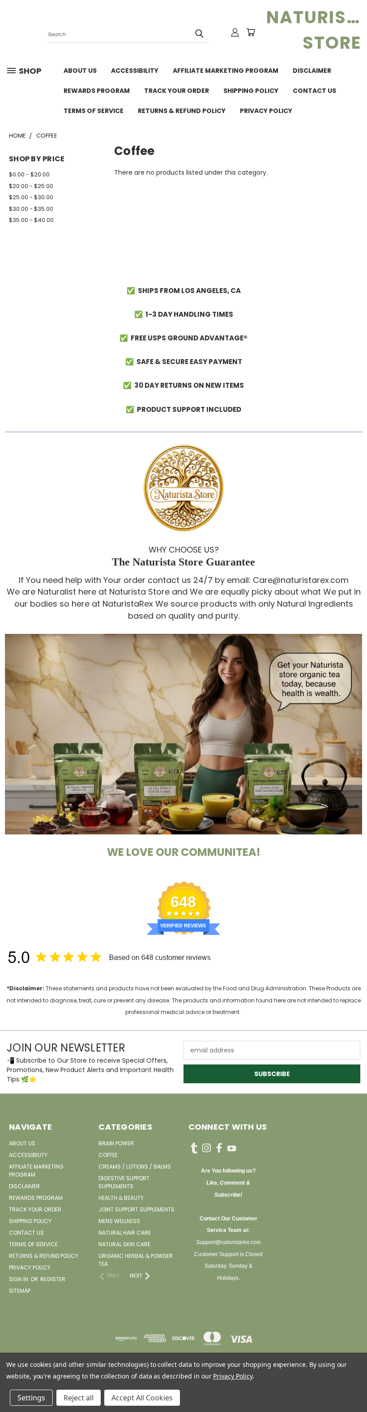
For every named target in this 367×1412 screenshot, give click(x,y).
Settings (31, 1398)
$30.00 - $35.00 (31, 209)
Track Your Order (176, 90)
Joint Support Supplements (136, 1209)
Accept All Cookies (142, 1398)
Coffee (108, 1155)
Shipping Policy (250, 90)
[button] (184, 734)
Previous (353, 1384)
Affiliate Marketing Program (225, 70)
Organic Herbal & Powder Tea (135, 1260)
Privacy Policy (266, 110)
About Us (80, 70)
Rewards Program (97, 90)
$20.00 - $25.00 (31, 186)
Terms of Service (94, 110)
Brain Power (116, 1143)
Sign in (19, 1279)
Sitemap (19, 1291)
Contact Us (314, 90)
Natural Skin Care (124, 1244)
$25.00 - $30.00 (31, 197)
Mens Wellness (119, 1221)
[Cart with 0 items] (250, 32)
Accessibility (134, 70)
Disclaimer (312, 70)
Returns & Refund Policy (182, 110)
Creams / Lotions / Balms (134, 1166)
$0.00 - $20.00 (29, 174)
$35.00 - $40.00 (31, 220)
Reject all (79, 1398)
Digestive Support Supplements (123, 1182)
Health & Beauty (121, 1198)
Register (52, 1279)
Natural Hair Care (124, 1232)
